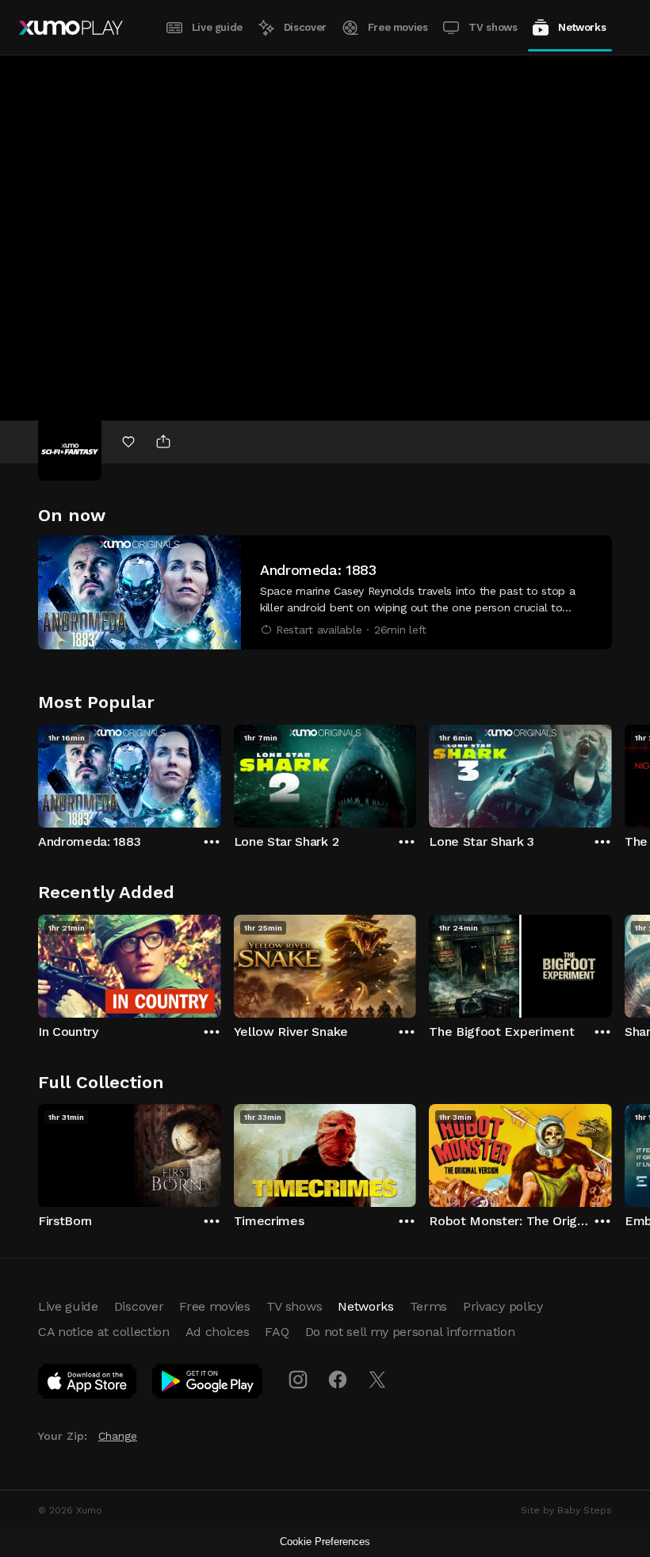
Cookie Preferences (325, 1541)
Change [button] (117, 1435)
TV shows (492, 27)
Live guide (217, 27)
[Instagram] (298, 1379)
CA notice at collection (104, 1331)
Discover (305, 27)
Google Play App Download (208, 1384)
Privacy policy (503, 1306)
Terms (428, 1306)
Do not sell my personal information (410, 1331)
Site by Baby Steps (566, 1510)
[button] (325, 592)
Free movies (398, 27)
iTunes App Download (88, 1384)
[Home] (71, 28)
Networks (582, 27)
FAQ (277, 1331)
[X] (377, 1379)
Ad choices (217, 1331)
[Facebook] (338, 1379)
